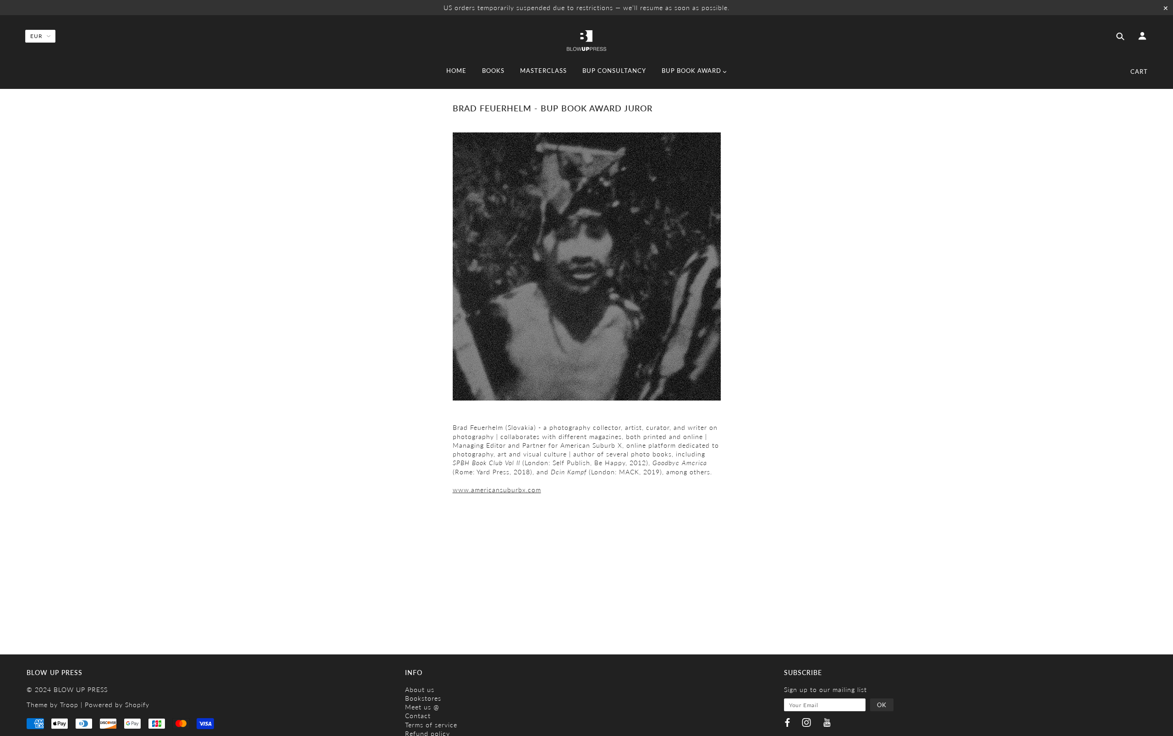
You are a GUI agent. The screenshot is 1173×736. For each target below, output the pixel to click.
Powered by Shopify (117, 705)
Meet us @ (422, 707)
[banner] (586, 40)
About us (419, 689)
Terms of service (431, 725)
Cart (1139, 71)
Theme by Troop (52, 705)
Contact (418, 716)
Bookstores (423, 698)
